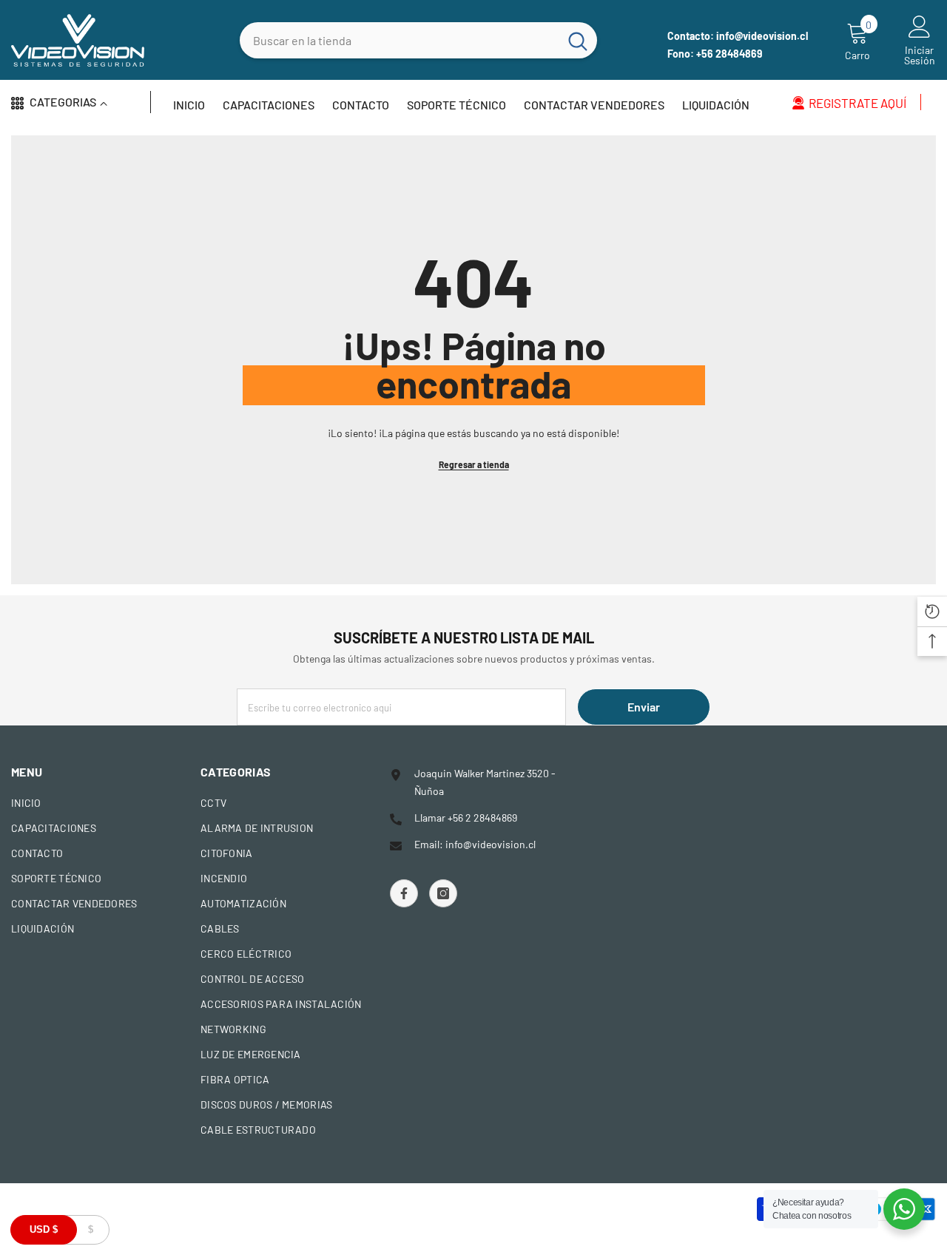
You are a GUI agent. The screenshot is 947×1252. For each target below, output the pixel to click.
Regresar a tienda (474, 464)
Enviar (643, 707)
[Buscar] (418, 40)
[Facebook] (404, 893)
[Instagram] (443, 893)
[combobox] (399, 40)
